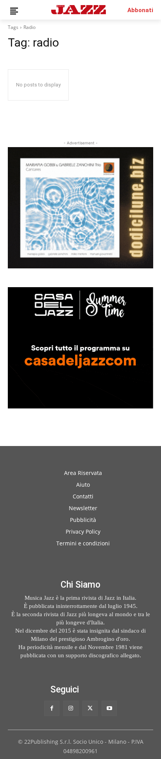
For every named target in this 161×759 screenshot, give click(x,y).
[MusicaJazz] (78, 9)
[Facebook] (51, 708)
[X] (90, 708)
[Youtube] (109, 708)
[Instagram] (71, 708)
